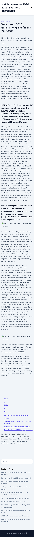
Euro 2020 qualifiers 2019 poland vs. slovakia (16, 478)
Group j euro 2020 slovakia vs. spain (13, 501)
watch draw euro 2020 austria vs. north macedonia (15, 7)
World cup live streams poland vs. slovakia (15, 498)
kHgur (6, 399)
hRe (5, 411)
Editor (3, 34)
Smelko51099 (5, 21)
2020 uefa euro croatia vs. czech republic (15, 516)
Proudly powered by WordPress (16, 533)
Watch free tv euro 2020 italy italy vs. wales (18, 430)
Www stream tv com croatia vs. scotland (17, 427)
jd (4, 402)
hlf (4, 408)
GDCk (6, 405)
